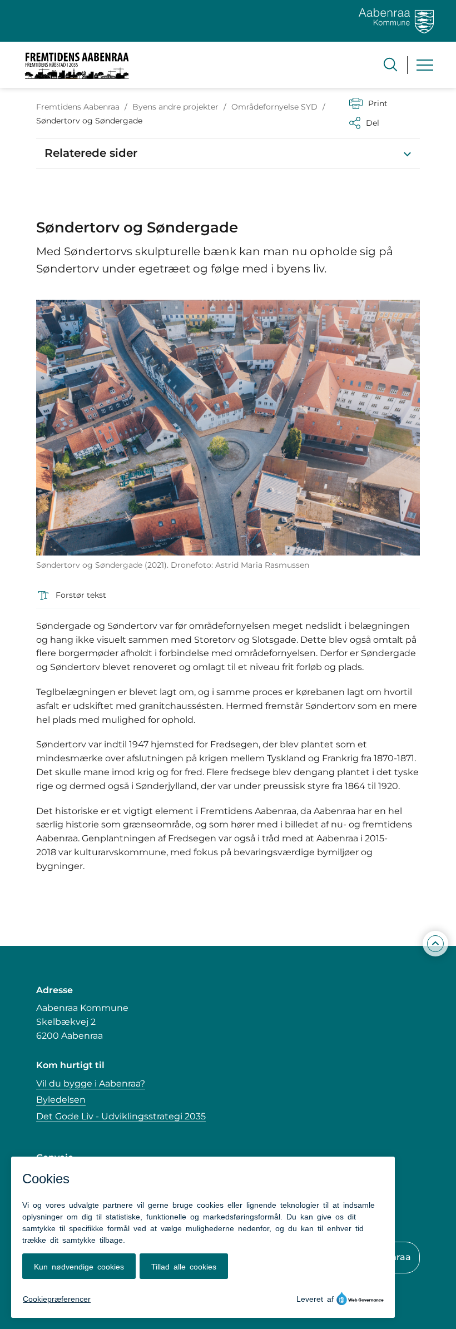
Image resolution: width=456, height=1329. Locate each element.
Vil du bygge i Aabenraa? (90, 1083)
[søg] (390, 64)
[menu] (425, 65)
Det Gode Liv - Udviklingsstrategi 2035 (121, 1116)
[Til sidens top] (435, 944)
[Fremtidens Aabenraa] (76, 65)
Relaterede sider (90, 153)
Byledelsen (61, 1099)
